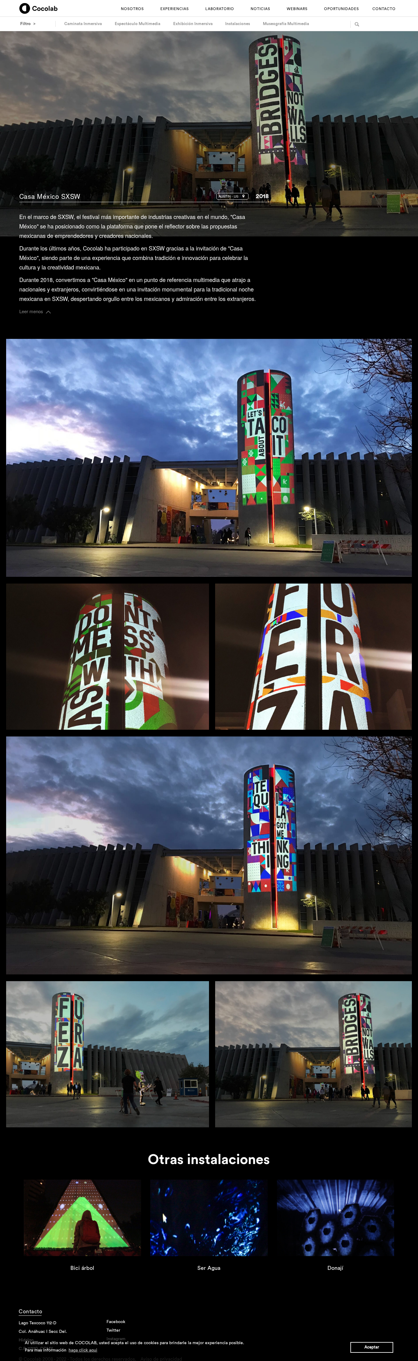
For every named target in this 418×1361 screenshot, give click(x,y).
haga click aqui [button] (83, 1350)
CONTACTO (384, 9)
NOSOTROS (132, 9)
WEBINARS (297, 9)
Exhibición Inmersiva (193, 24)
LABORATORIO (219, 9)
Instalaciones (237, 24)
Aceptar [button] (371, 1347)
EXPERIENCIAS (174, 9)
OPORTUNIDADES (341, 9)
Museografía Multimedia (286, 24)
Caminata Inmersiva (83, 24)
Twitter (339, 238)
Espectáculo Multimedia (137, 24)
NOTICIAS (260, 9)
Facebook (320, 238)
